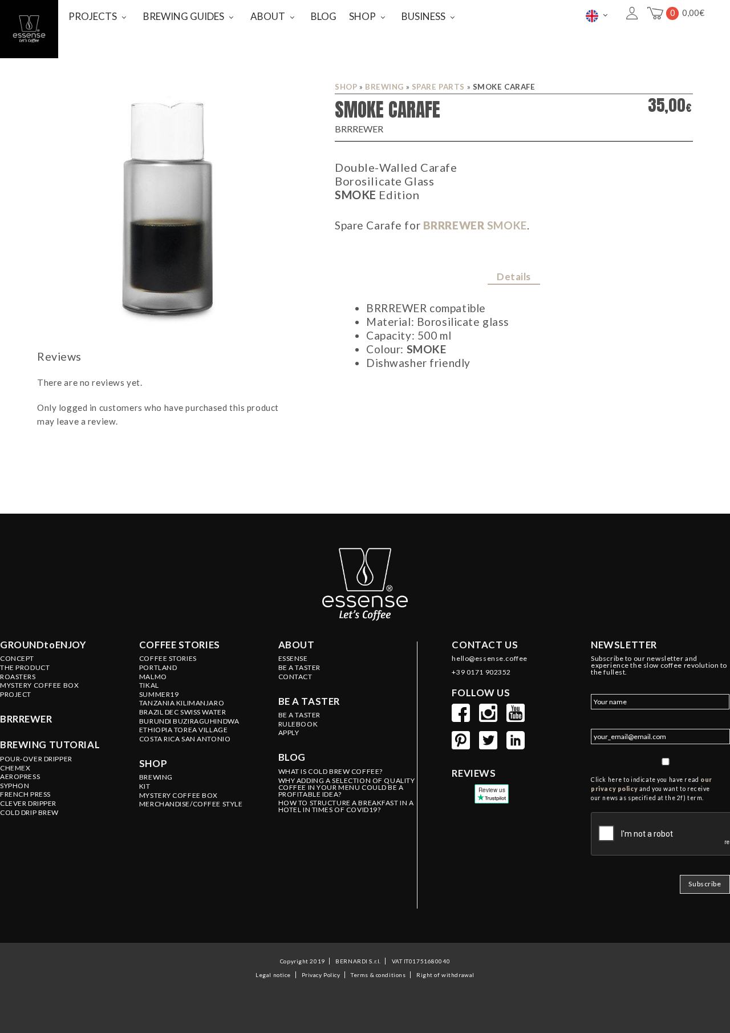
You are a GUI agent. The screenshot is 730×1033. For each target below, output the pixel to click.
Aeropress (20, 776)
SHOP (362, 16)
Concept (17, 658)
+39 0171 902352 (481, 672)
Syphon (14, 785)
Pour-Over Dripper (36, 759)
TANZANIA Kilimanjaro (181, 703)
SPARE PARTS (438, 86)
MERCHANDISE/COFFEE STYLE (191, 804)
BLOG (323, 16)
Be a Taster (299, 715)
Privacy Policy (321, 974)
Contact (295, 676)
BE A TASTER (299, 667)
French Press (25, 794)
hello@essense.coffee (489, 658)
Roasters (18, 676)
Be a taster (309, 701)
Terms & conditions (378, 974)
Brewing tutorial (50, 744)
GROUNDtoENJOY (43, 644)
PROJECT (15, 694)
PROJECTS (92, 16)
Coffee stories (179, 644)
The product (25, 667)
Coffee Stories (168, 658)
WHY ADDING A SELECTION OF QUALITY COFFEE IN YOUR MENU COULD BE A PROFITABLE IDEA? (346, 787)
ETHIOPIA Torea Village (183, 730)
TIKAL (149, 685)
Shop (346, 86)
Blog (292, 757)
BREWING (384, 86)
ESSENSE (293, 658)
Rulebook (298, 724)
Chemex (15, 768)
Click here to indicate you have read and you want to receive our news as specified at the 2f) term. (651, 788)
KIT (145, 786)
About (296, 644)
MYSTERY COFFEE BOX (178, 795)
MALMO (153, 676)
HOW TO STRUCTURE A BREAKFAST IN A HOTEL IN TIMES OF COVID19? (346, 806)
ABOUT (267, 16)
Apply (288, 732)
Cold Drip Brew (29, 812)
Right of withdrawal (445, 974)
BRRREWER (475, 225)
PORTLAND (158, 667)
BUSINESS (423, 16)
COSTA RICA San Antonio (185, 739)
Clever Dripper (28, 803)
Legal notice (273, 974)
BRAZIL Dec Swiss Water (182, 712)
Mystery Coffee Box (39, 685)
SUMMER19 (159, 694)
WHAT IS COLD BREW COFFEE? (330, 771)
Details (514, 277)
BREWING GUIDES (183, 16)
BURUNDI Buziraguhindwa (189, 721)
